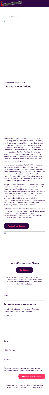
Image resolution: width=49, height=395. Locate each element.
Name (6, 341)
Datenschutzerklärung (24, 385)
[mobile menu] (46, 4)
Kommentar (8, 315)
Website (7, 359)
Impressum (10, 385)
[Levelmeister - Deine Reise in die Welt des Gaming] (11, 3)
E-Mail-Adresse (10, 350)
